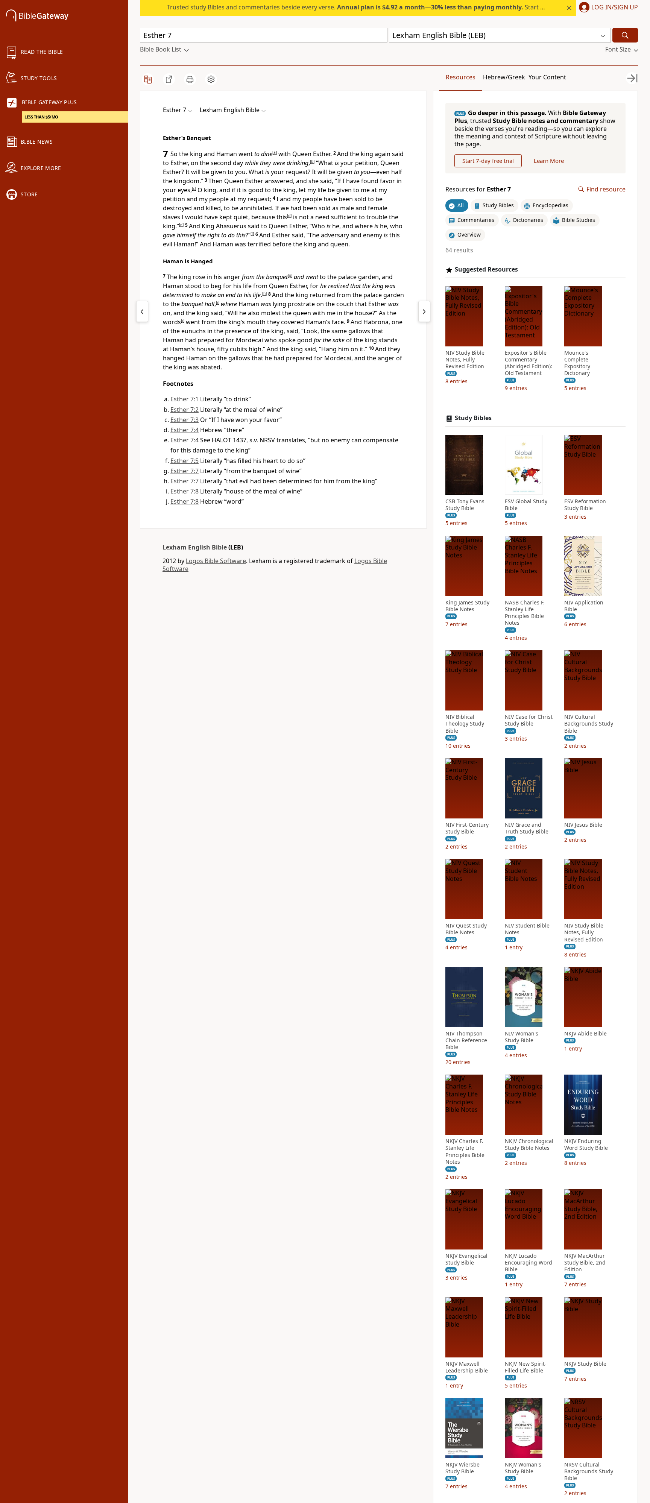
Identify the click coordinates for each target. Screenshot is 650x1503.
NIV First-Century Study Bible (467, 828)
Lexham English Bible (194, 547)
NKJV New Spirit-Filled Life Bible (526, 1367)
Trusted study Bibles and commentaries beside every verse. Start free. (360, 7)
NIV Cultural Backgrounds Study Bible (588, 724)
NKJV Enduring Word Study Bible (586, 1144)
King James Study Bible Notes (467, 606)
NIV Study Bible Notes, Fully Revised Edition (464, 359)
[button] (607, 8)
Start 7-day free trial (488, 160)
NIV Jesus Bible (583, 824)
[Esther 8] (424, 311)
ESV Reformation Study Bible (585, 505)
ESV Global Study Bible (526, 505)
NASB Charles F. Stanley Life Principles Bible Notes (525, 613)
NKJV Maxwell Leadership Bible (466, 1367)
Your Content (547, 77)
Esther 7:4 (184, 430)
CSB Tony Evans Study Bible (464, 505)
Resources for (478, 189)
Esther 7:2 (184, 409)
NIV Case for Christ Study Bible (529, 720)
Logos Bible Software (216, 561)
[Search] (625, 35)
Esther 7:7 (184, 471)
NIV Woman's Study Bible (521, 1037)
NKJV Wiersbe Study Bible (462, 1468)
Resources (460, 77)
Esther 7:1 (184, 399)
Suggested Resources (486, 269)
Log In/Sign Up (614, 7)
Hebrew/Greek (504, 77)
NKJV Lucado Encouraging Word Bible (528, 1262)
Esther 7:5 (184, 461)
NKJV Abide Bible (585, 1033)
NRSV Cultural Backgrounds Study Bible (588, 1471)
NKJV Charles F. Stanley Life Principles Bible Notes (464, 1151)
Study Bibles (473, 418)
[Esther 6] (142, 311)
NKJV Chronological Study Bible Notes (529, 1144)
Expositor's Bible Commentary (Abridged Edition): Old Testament (528, 363)
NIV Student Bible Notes (527, 929)
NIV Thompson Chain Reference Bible (466, 1040)
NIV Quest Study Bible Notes (466, 929)
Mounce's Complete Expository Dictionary (577, 363)
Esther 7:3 (184, 420)
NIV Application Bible (583, 606)
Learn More (549, 160)
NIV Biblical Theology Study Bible (464, 724)
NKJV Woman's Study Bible (523, 1468)
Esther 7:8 (184, 491)
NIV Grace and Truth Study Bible (526, 828)
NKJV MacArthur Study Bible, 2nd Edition (585, 1262)
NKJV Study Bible (585, 1363)
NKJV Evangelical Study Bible (466, 1259)
